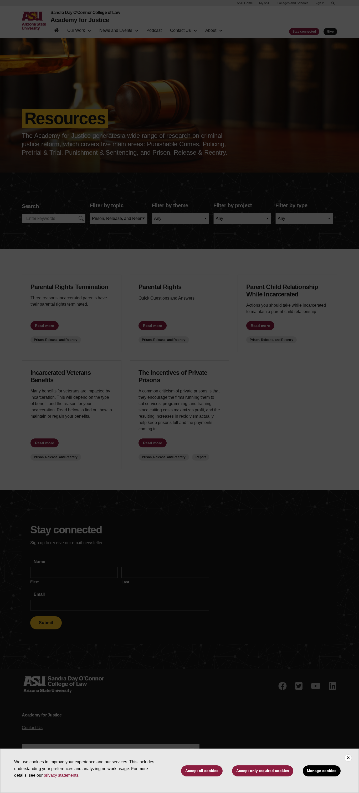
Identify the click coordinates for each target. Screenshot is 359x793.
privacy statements (61, 775)
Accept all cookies (201, 771)
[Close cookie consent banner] (348, 758)
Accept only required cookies (262, 771)
